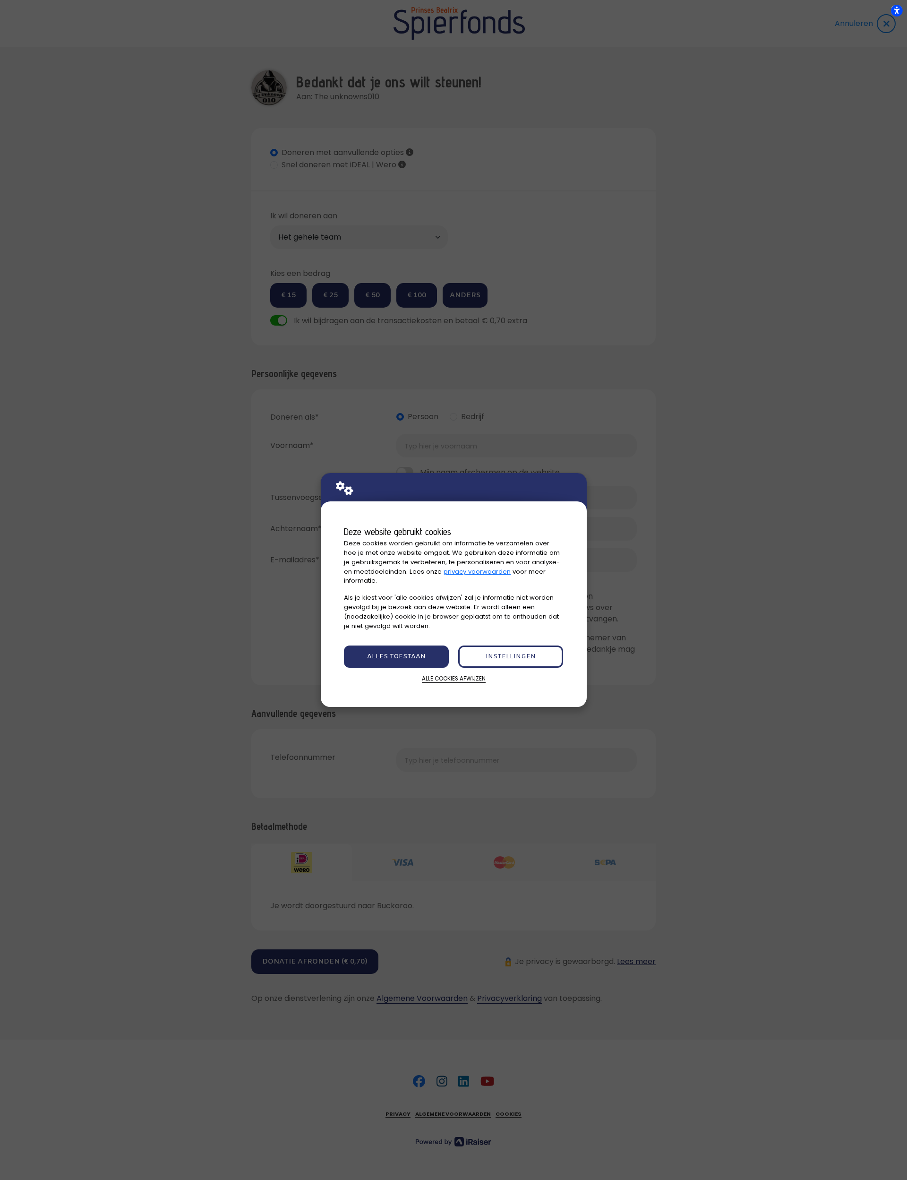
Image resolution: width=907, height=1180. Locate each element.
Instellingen (511, 657)
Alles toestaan (396, 657)
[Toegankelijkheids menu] (896, 10)
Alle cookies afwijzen (454, 678)
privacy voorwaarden (477, 571)
